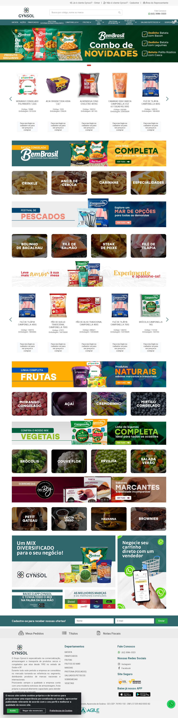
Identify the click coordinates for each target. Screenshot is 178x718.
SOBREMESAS (71, 679)
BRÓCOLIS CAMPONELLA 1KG (150, 323)
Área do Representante (157, 3)
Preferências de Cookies (61, 711)
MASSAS (69, 667)
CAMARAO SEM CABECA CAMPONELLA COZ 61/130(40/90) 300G (119, 104)
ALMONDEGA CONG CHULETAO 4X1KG (89, 102)
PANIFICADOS (71, 656)
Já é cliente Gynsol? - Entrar (86, 3)
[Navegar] (10, 99)
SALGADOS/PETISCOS (75, 675)
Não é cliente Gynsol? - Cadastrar (123, 3)
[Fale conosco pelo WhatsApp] (171, 704)
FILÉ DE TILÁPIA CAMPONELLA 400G (151, 102)
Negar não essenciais (33, 711)
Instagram (126, 664)
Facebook (126, 668)
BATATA (68, 652)
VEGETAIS (69, 683)
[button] (89, 65)
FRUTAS (68, 660)
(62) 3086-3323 (158, 14)
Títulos (73, 633)
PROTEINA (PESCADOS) (75, 671)
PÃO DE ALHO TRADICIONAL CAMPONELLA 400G (89, 323)
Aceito (13, 711)
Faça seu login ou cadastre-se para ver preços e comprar (27, 126)
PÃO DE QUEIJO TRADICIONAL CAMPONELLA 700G (58, 325)
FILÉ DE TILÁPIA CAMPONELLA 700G (120, 323)
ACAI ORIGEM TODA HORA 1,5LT (58, 102)
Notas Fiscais (111, 633)
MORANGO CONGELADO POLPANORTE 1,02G (27, 102)
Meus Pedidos (34, 633)
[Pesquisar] (119, 12)
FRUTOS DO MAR (72, 664)
